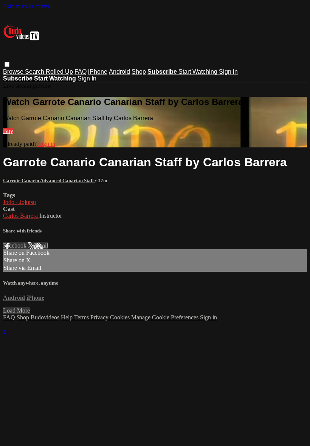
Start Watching (198, 71)
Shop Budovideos (38, 317)
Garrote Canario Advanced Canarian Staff (49, 180)
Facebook (15, 245)
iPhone (97, 71)
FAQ (80, 71)
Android (119, 71)
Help (67, 317)
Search (35, 71)
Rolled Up (59, 71)
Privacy (100, 317)
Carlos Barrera (21, 215)
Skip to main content (27, 6)
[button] (7, 64)
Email (41, 245)
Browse (14, 71)
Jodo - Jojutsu (19, 202)
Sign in (228, 71)
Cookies (120, 317)
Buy (8, 131)
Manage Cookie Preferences (165, 317)
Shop (139, 71)
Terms (82, 317)
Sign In (87, 78)
